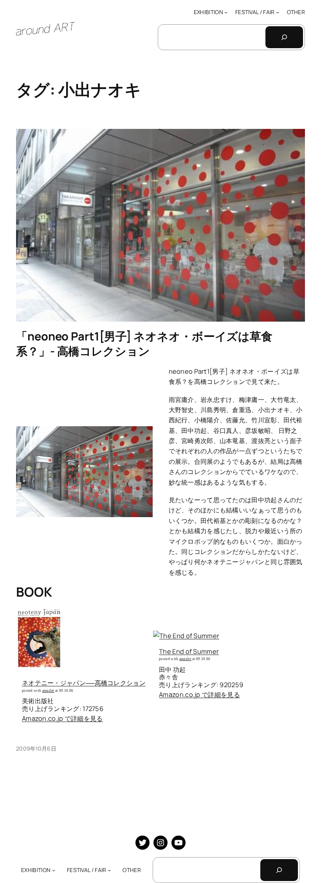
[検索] (284, 37)
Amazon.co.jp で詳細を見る (62, 718)
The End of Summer (189, 651)
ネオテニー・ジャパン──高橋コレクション (84, 682)
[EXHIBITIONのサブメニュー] (225, 12)
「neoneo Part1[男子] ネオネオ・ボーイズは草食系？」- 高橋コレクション (144, 343)
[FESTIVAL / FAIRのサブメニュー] (277, 12)
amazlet (48, 691)
